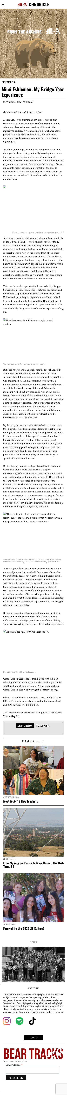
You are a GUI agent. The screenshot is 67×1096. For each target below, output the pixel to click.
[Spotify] (19, 1021)
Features (8, 82)
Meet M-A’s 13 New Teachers (20, 801)
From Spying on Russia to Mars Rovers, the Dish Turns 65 (33, 864)
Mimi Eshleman (25, 102)
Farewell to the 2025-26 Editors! (23, 928)
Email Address (14, 1064)
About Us (33, 988)
